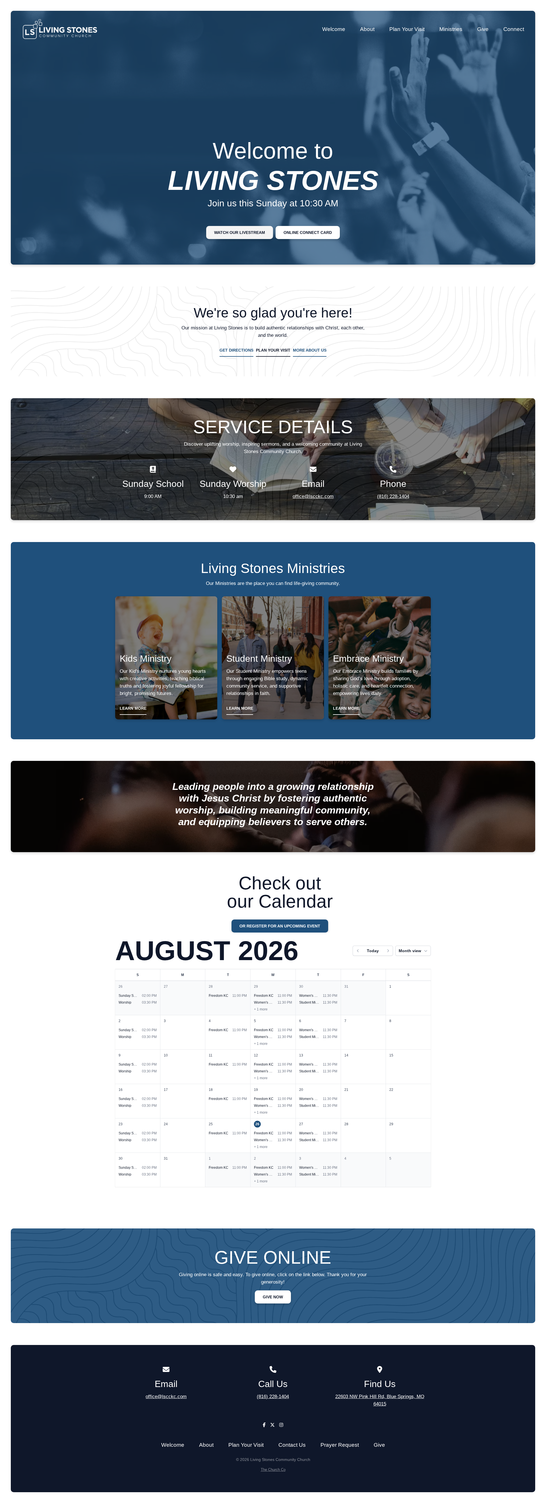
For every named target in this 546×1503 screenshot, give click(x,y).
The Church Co (273, 1469)
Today (373, 950)
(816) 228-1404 (393, 496)
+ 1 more (261, 1009)
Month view (410, 950)
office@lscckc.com (313, 496)
